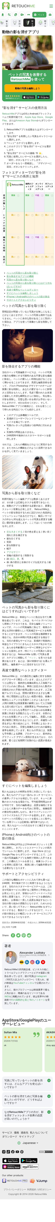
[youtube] (43, 962)
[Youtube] (17, 1152)
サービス (7, 1132)
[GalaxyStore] (11, 1166)
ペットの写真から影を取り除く (22, 272)
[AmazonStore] (30, 1166)
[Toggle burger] (49, 6)
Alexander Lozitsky (34, 954)
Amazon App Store (26, 120)
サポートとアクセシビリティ (21, 299)
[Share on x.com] (18, 935)
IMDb (7, 996)
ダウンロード (9, 1136)
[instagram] (32, 962)
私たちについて (39, 1132)
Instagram (41, 976)
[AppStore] (11, 1160)
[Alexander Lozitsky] (10, 957)
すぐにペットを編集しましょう (22, 293)
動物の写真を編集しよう (27, 88)
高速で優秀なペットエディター (22, 289)
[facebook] (38, 962)
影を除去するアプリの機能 (20, 276)
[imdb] (21, 962)
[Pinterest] (22, 1152)
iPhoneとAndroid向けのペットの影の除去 (28, 296)
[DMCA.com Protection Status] (46, 1151)
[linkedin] (27, 962)
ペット (32, 657)
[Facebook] (13, 1152)
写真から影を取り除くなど (20, 279)
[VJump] (39, 1180)
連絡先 (24, 1132)
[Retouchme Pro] (15, 1181)
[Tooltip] (18, 196)
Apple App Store (34, 117)
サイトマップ (26, 1136)
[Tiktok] (8, 1152)
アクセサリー (13, 552)
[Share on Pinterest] (24, 935)
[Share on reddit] (29, 935)
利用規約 (31, 1189)
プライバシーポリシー (15, 1189)
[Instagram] (4, 1152)
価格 (16, 1132)
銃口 (12, 558)
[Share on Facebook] (13, 935)
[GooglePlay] (29, 1160)
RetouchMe (8, 113)
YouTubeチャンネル (23, 982)
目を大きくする (14, 531)
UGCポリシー (44, 1189)
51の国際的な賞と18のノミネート (28, 999)
